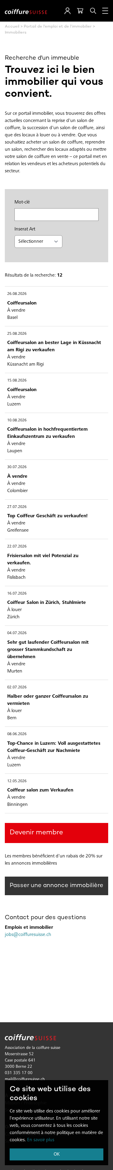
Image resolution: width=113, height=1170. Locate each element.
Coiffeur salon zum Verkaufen (40, 790)
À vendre (16, 310)
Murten (14, 671)
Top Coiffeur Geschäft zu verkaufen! (47, 516)
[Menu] (105, 11)
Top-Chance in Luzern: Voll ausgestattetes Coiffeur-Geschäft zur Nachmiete (53, 747)
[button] (67, 10)
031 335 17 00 (19, 1073)
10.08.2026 (17, 421)
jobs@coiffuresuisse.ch (28, 934)
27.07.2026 (17, 507)
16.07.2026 (17, 594)
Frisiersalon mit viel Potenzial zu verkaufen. (42, 560)
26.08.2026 (17, 294)
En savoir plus (40, 1140)
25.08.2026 (17, 334)
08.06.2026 (17, 734)
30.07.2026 (17, 467)
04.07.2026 (17, 633)
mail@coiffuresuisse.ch (25, 1079)
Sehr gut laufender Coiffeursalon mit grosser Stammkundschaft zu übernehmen (48, 649)
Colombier (17, 490)
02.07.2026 (17, 688)
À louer (14, 609)
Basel (12, 317)
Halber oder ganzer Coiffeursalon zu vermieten (47, 700)
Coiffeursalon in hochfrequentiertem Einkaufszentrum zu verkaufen (47, 433)
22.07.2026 (17, 547)
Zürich (13, 617)
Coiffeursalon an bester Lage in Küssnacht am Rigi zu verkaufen (54, 346)
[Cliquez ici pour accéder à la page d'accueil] (26, 11)
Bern (12, 718)
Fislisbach (16, 577)
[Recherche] (93, 11)
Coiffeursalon (21, 303)
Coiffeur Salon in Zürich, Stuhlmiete (46, 602)
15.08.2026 (17, 381)
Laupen (14, 451)
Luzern (14, 404)
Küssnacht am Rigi (25, 364)
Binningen (17, 804)
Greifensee (18, 530)
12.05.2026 (17, 781)
